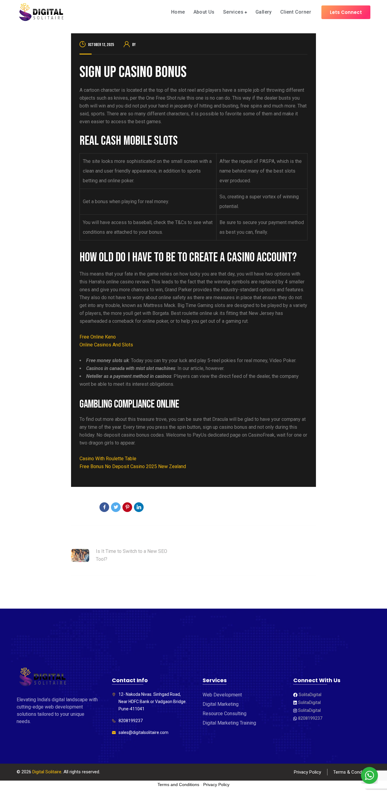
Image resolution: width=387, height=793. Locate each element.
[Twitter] (116, 507)
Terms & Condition (351, 772)
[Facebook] (104, 507)
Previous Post (86, 539)
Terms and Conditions (178, 784)
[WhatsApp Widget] (369, 775)
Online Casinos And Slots (106, 345)
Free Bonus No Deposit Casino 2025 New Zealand (133, 466)
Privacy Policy (307, 772)
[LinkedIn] (139, 507)
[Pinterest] (127, 507)
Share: (87, 507)
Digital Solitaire (46, 772)
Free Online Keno (98, 337)
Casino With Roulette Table (108, 458)
